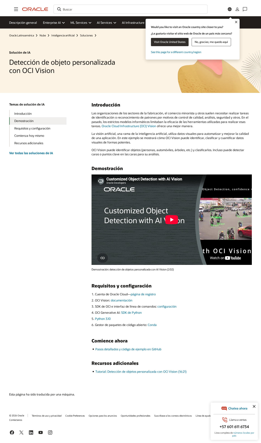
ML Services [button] (79, 22)
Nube (43, 35)
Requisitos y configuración (32, 128)
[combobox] (130, 9)
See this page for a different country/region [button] (176, 52)
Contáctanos (15, 419)
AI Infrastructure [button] (133, 22)
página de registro (143, 294)
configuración (167, 306)
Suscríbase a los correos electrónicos (173, 415)
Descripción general (23, 22)
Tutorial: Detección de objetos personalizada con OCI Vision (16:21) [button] (140, 371)
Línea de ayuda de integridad (210, 415)
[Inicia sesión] (237, 9)
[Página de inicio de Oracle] (35, 9)
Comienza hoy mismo (29, 135)
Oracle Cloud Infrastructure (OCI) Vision (129, 126)
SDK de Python (131, 312)
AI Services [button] (104, 22)
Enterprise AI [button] (52, 22)
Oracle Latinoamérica (21, 35)
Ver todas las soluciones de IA (31, 153)
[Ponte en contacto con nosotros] (245, 9)
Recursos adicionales (28, 143)
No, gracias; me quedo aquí (211, 42)
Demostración (24, 121)
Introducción (23, 113)
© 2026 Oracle (16, 415)
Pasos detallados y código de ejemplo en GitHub (128, 349)
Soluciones (86, 35)
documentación (121, 300)
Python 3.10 (103, 319)
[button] (16, 9)
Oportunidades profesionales (135, 415)
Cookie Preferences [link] (75, 415)
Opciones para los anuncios (103, 415)
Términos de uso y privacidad (47, 415)
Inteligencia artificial (63, 35)
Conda (152, 325)
